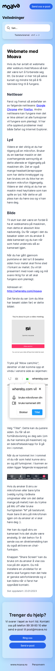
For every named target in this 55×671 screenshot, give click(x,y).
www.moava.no (18, 664)
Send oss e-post (41, 6)
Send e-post (27, 645)
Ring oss (27, 637)
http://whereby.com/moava (24, 291)
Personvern (38, 664)
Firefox (28, 109)
